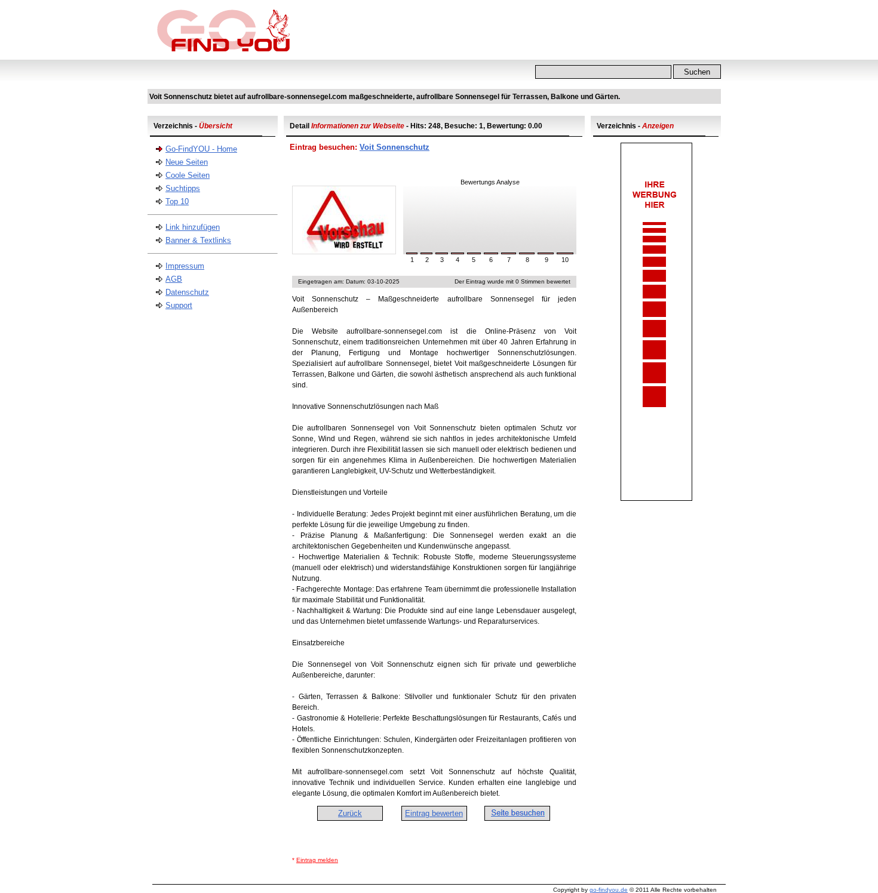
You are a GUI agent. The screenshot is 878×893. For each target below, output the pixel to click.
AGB (173, 279)
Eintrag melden (317, 860)
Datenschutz (187, 292)
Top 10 (177, 201)
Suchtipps (182, 188)
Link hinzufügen (192, 227)
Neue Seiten (186, 162)
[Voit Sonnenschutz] (344, 251)
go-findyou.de (609, 889)
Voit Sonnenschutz (394, 147)
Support (178, 305)
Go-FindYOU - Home (201, 148)
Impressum (184, 265)
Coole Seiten (187, 175)
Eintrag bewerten (434, 813)
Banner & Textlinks (198, 240)
